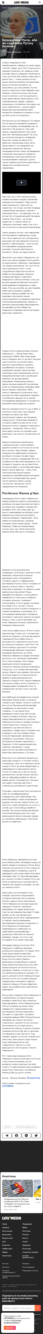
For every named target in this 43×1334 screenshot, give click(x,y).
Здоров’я (26, 1245)
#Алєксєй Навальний (25, 1127)
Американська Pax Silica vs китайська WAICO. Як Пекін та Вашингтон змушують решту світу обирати (17, 1202)
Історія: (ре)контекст (28, 1256)
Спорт (25, 1241)
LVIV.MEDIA (7, 1086)
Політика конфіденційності (9, 1271)
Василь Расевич (14, 52)
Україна (5, 1227)
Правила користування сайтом (11, 1277)
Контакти (5, 1267)
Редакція (25, 1263)
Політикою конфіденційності (12, 1321)
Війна (24, 1227)
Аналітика (13, 8)
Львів (4, 1224)
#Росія (7, 1127)
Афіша (4, 1252)
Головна (5, 8)
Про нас (5, 1263)
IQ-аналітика (33, 1078)
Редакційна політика (30, 1270)
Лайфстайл (7, 1248)
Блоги (25, 1238)
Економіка (6, 1234)
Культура (26, 1248)
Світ (4, 1241)
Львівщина (27, 1224)
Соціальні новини (30, 1252)
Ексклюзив (7, 1231)
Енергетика (7, 1238)
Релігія (25, 1234)
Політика (26, 1231)
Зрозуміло (10, 1328)
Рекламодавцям (28, 1267)
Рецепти (6, 1245)
